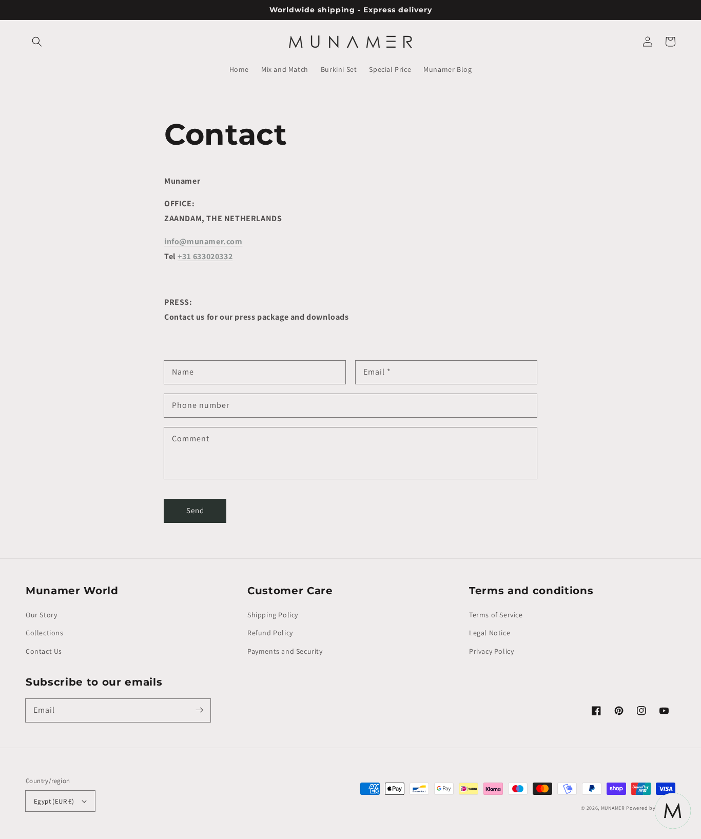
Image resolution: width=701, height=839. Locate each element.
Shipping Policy (272, 614)
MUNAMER (613, 808)
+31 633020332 (205, 256)
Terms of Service (496, 614)
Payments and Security (285, 651)
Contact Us (44, 651)
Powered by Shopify (650, 808)
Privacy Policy (491, 651)
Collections (45, 632)
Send (195, 510)
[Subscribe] (199, 710)
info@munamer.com (203, 241)
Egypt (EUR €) (54, 801)
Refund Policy (270, 632)
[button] (37, 41)
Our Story (41, 614)
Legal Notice (489, 632)
